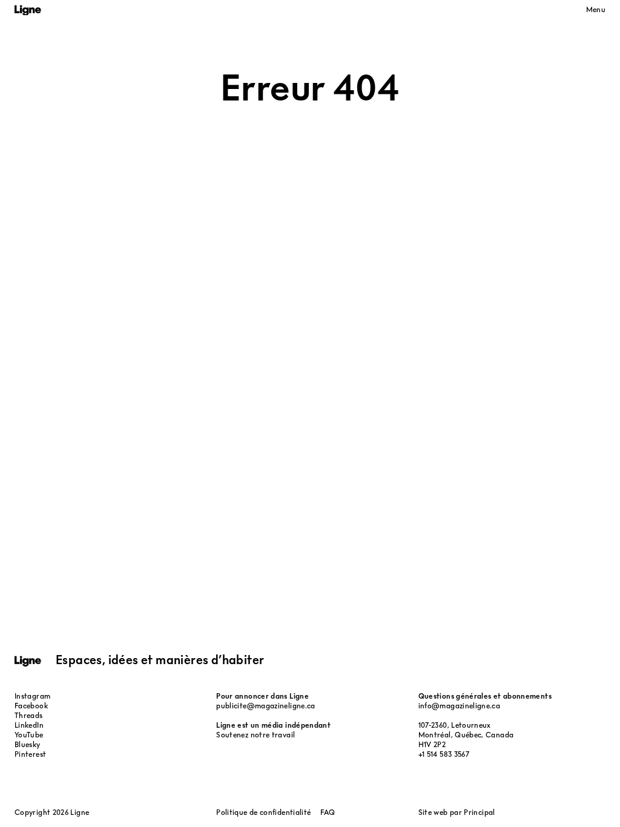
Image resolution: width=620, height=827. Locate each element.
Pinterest (30, 754)
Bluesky (28, 744)
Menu (595, 9)
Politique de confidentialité (263, 812)
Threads (29, 715)
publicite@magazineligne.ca (265, 705)
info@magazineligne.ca (459, 705)
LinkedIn (29, 725)
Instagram (32, 695)
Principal (479, 812)
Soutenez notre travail (255, 734)
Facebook (31, 705)
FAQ (327, 812)
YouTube (29, 734)
